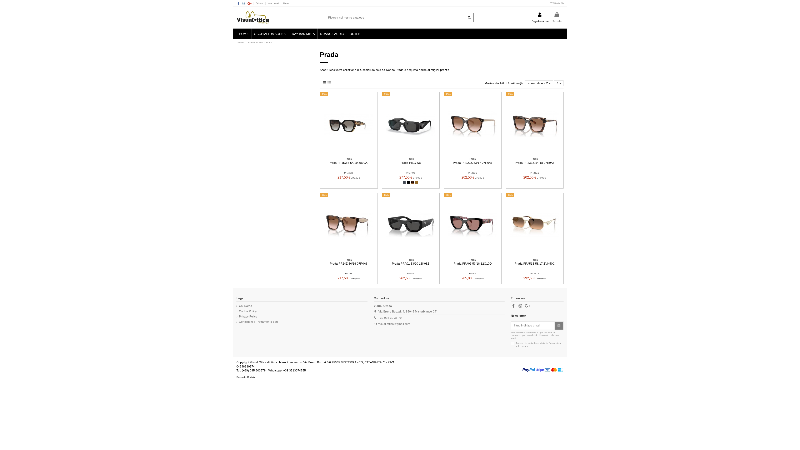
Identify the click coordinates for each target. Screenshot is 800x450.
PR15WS (348, 172)
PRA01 (410, 273)
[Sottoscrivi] (559, 326)
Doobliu (251, 377)
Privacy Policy (248, 316)
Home (286, 3)
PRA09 (472, 273)
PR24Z (348, 273)
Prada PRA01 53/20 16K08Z (410, 263)
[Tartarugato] (412, 182)
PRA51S (534, 273)
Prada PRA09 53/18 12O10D (473, 263)
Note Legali (273, 3)
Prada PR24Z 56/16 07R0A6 (349, 263)
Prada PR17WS (410, 162)
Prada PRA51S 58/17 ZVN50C (535, 263)
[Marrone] (416, 182)
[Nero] (404, 182)
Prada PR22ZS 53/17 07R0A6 (472, 162)
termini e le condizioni (535, 343)
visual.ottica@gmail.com (394, 323)
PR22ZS (472, 172)
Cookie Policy (248, 311)
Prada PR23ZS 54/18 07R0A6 (534, 162)
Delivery (260, 3)
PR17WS (410, 172)
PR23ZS (534, 172)
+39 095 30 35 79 (390, 317)
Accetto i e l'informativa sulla (538, 344)
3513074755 (297, 370)
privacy (524, 346)
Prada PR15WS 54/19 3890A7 (349, 162)
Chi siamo (245, 306)
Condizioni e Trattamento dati (258, 321)
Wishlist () (558, 3)
